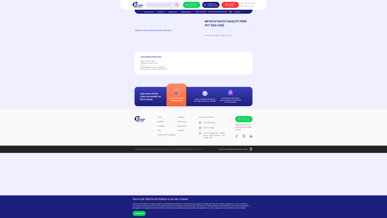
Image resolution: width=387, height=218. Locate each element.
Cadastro (181, 117)
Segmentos (173, 12)
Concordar (139, 213)
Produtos (161, 12)
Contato (180, 130)
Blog (230, 12)
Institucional (182, 121)
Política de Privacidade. (237, 208)
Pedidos (160, 121)
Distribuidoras (186, 12)
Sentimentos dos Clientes (218, 12)
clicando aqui (176, 100)
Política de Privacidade (166, 135)
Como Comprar (200, 12)
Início (159, 117)
